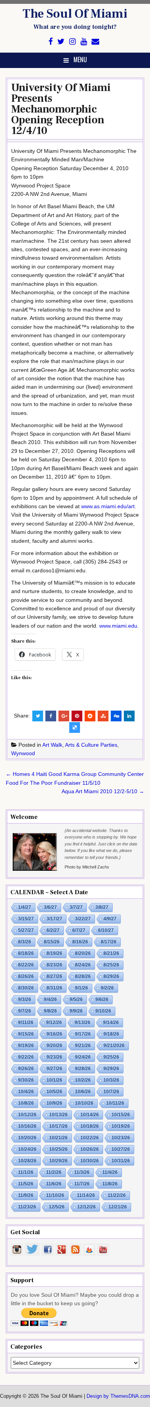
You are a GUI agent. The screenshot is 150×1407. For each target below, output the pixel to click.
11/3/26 (82, 1172)
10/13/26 (58, 1114)
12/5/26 (57, 1207)
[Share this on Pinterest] (77, 716)
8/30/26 (26, 988)
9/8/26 (50, 1011)
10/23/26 (121, 1137)
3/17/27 (54, 918)
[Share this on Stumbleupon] (103, 716)
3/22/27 (83, 918)
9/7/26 (24, 1011)
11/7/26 (82, 1184)
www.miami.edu (118, 626)
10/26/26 (89, 1149)
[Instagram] (72, 42)
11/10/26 (55, 1195)
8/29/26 (111, 976)
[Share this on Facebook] (50, 716)
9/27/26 (54, 1068)
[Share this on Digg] (116, 716)
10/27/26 (121, 1149)
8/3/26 (24, 942)
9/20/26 (54, 1045)
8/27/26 (54, 976)
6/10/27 (106, 930)
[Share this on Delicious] (74, 727)
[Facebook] (50, 42)
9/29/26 (111, 1068)
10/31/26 (121, 1160)
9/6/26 (101, 999)
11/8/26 (110, 1184)
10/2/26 (83, 1080)
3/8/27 (101, 907)
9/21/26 (83, 1045)
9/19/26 (26, 1045)
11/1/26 (25, 1172)
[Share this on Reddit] (90, 716)
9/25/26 (111, 1057)
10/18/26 (89, 1126)
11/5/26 (25, 1184)
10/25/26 (58, 1149)
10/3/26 (111, 1080)
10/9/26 (54, 1103)
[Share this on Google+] (63, 716)
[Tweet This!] (37, 716)
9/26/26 (26, 1068)
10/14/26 (89, 1114)
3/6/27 (50, 907)
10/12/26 (27, 1114)
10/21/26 (58, 1137)
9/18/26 (111, 1034)
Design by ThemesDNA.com (118, 1396)
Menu (80, 59)
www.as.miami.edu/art (108, 506)
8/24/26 (83, 965)
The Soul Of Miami (75, 14)
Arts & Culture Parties (91, 745)
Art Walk (52, 745)
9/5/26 (76, 999)
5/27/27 (26, 930)
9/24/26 (83, 1057)
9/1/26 (81, 988)
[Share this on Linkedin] (129, 716)
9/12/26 (54, 1022)
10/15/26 (121, 1114)
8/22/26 (26, 965)
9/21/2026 (114, 1045)
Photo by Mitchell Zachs (87, 867)
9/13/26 (82, 1022)
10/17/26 (58, 1126)
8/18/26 (26, 953)
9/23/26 (54, 1057)
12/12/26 (86, 1207)
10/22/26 (89, 1137)
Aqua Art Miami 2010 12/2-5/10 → (103, 791)
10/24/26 (27, 1149)
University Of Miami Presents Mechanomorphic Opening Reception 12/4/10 (61, 109)
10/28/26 (27, 1160)
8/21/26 (111, 953)
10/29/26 (58, 1160)
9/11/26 (25, 1022)
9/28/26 (83, 1068)
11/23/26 (27, 1207)
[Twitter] (61, 42)
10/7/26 (111, 1091)
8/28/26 (83, 976)
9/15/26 (26, 1034)
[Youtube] (83, 42)
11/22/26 (117, 1195)
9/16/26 (54, 1034)
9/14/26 (111, 1022)
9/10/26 (103, 1011)
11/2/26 (54, 1172)
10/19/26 (121, 1126)
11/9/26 (25, 1195)
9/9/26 (76, 1011)
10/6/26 (83, 1091)
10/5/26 (54, 1091)
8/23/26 (54, 965)
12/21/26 (117, 1207)
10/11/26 (115, 1103)
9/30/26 (26, 1080)
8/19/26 (54, 953)
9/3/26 (24, 999)
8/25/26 (111, 965)
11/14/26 (86, 1195)
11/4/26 (110, 1172)
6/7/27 (78, 930)
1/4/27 (24, 907)
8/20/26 (83, 953)
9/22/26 (26, 1057)
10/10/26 (84, 1103)
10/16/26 (27, 1126)
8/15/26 (52, 942)
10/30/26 (89, 1160)
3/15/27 (26, 918)
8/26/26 (26, 976)
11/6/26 (54, 1184)
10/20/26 (27, 1137)
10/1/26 (54, 1080)
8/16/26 (80, 942)
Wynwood (23, 753)
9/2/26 (107, 988)
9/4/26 (50, 999)
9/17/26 (83, 1034)
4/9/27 (110, 918)
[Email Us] (95, 42)
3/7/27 (76, 907)
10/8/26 (26, 1103)
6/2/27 (53, 930)
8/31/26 (54, 988)
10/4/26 (26, 1091)
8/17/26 (109, 942)
